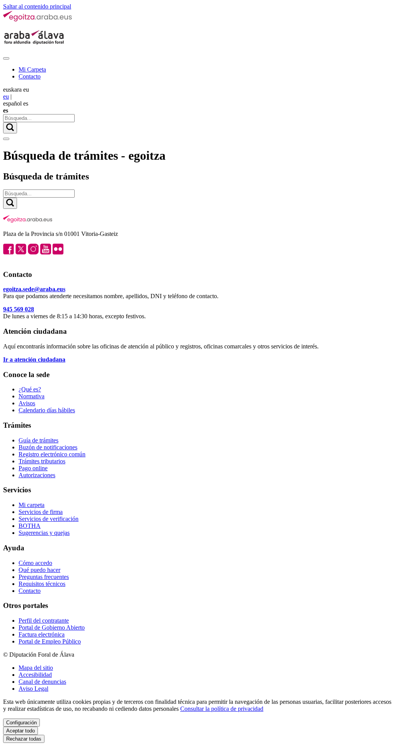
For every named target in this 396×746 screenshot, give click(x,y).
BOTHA (30, 525)
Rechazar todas (23, 739)
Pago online (33, 468)
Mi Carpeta (32, 69)
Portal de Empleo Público (50, 641)
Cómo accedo (35, 563)
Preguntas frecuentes (44, 577)
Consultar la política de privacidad (221, 708)
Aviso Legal (33, 688)
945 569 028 (18, 309)
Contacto (30, 76)
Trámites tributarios (42, 461)
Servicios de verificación (49, 519)
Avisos (27, 403)
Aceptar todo (20, 731)
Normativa (31, 396)
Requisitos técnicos (42, 583)
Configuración (21, 723)
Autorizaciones (37, 475)
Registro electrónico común (52, 454)
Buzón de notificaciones (48, 447)
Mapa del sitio (36, 667)
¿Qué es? (30, 389)
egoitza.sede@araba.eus (34, 289)
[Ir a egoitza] (38, 20)
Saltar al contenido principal (37, 6)
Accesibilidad (35, 674)
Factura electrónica (42, 634)
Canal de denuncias (42, 681)
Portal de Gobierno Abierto (52, 627)
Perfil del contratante (44, 620)
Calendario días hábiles (47, 410)
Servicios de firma (41, 512)
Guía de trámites (38, 440)
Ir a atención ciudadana (34, 359)
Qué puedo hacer (39, 570)
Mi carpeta (31, 505)
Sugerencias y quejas (44, 532)
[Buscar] (10, 127)
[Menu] (6, 58)
